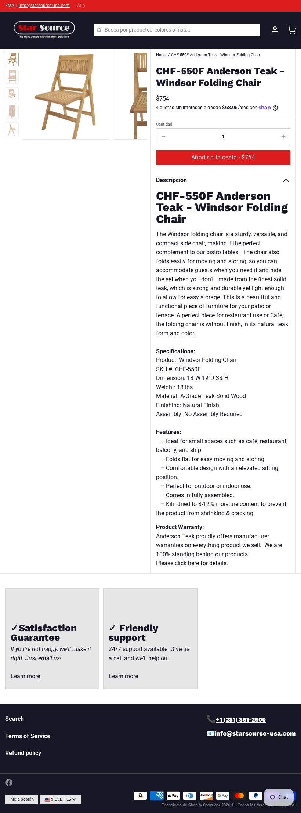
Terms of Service (27, 736)
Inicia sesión (22, 799)
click (180, 563)
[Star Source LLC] (45, 30)
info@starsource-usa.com (44, 5)
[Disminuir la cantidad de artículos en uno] (163, 137)
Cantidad (164, 124)
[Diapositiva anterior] (33, 94)
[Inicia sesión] (272, 30)
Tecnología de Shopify (182, 805)
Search (14, 718)
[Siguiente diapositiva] (136, 94)
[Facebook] (8, 782)
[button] (223, 157)
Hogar (161, 55)
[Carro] (289, 30)
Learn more (25, 676)
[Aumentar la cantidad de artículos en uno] (283, 137)
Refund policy (23, 752)
